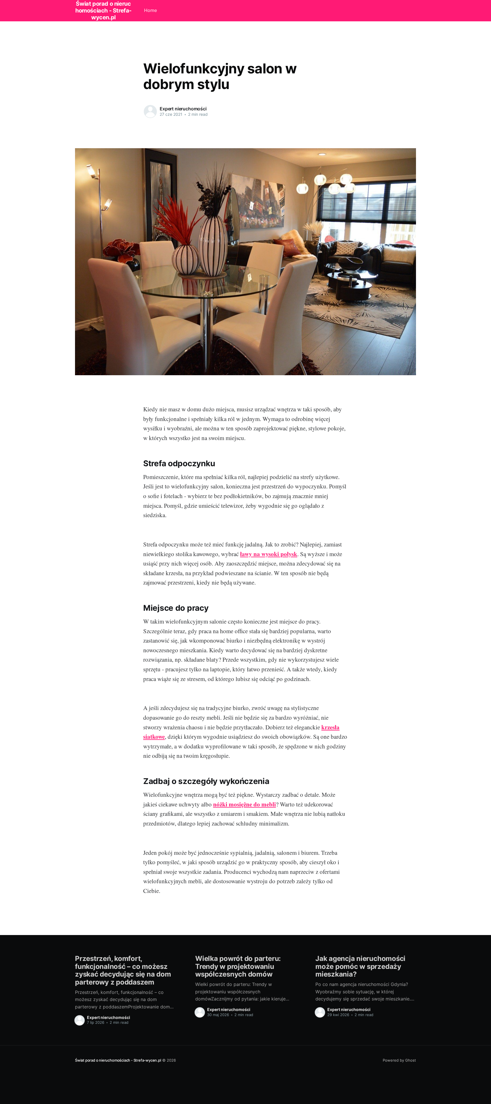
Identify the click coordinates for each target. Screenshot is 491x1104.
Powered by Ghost (399, 1060)
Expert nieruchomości (183, 109)
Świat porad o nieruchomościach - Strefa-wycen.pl (118, 1060)
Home (150, 10)
